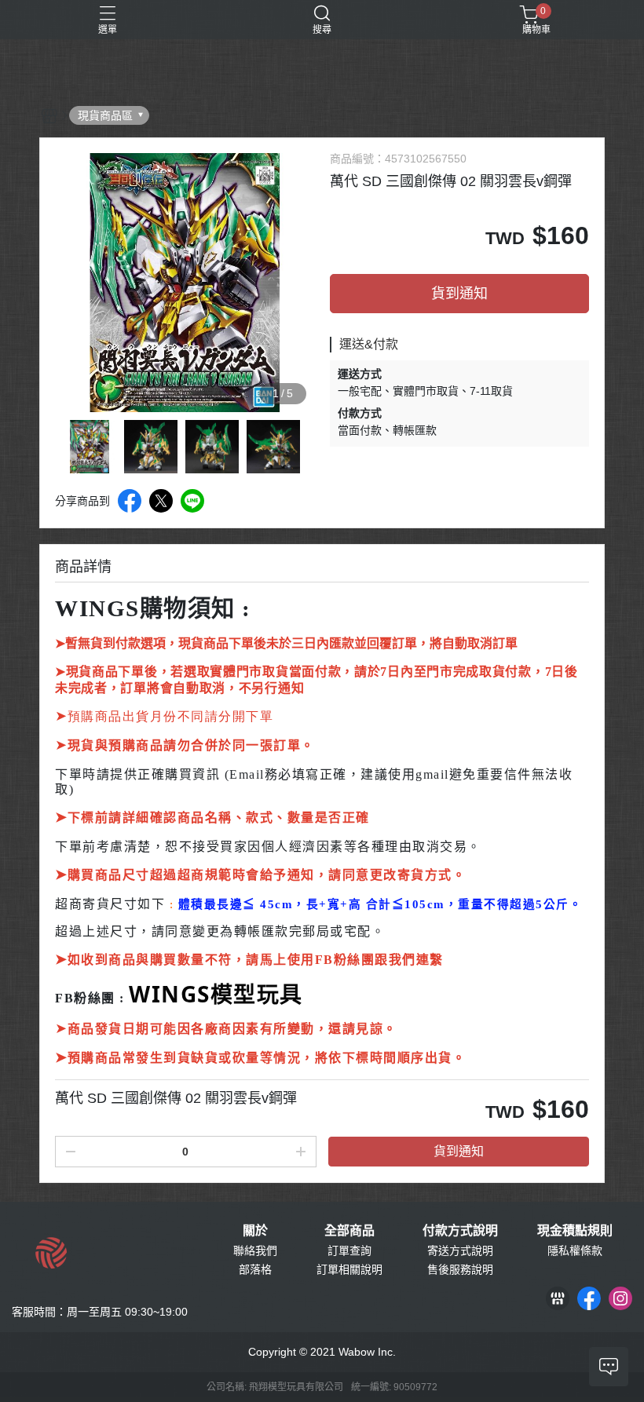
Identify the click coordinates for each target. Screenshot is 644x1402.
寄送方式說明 (460, 1250)
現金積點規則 (575, 1231)
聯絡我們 (255, 1250)
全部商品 (349, 1231)
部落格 (255, 1269)
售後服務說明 (460, 1269)
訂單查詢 (349, 1250)
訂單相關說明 (349, 1269)
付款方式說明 (460, 1231)
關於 (255, 1231)
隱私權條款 (574, 1250)
